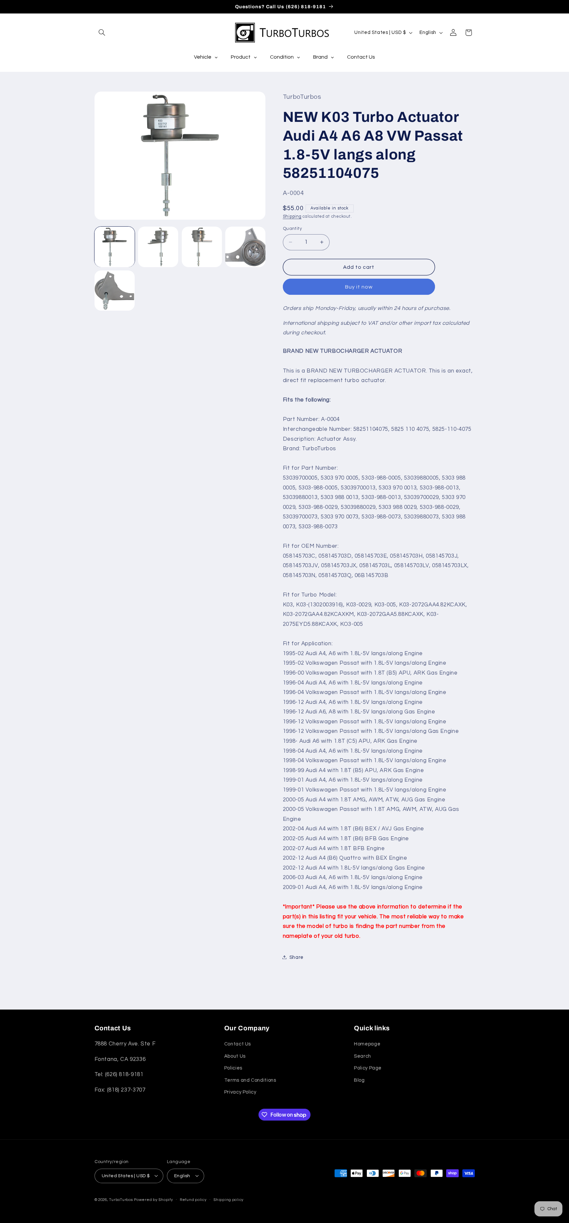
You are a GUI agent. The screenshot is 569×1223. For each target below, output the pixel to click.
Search (362, 1056)
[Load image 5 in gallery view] (115, 290)
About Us (235, 1056)
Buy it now (359, 286)
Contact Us (237, 1044)
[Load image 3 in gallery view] (202, 247)
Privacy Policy (240, 1092)
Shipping (292, 216)
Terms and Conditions (250, 1080)
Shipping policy (228, 1200)
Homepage (367, 1044)
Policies (233, 1068)
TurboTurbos (121, 1199)
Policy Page (368, 1068)
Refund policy (193, 1200)
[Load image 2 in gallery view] (158, 247)
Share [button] (296, 957)
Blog (359, 1080)
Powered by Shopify (153, 1199)
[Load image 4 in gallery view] (245, 247)
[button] (102, 32)
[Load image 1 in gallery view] (115, 247)
